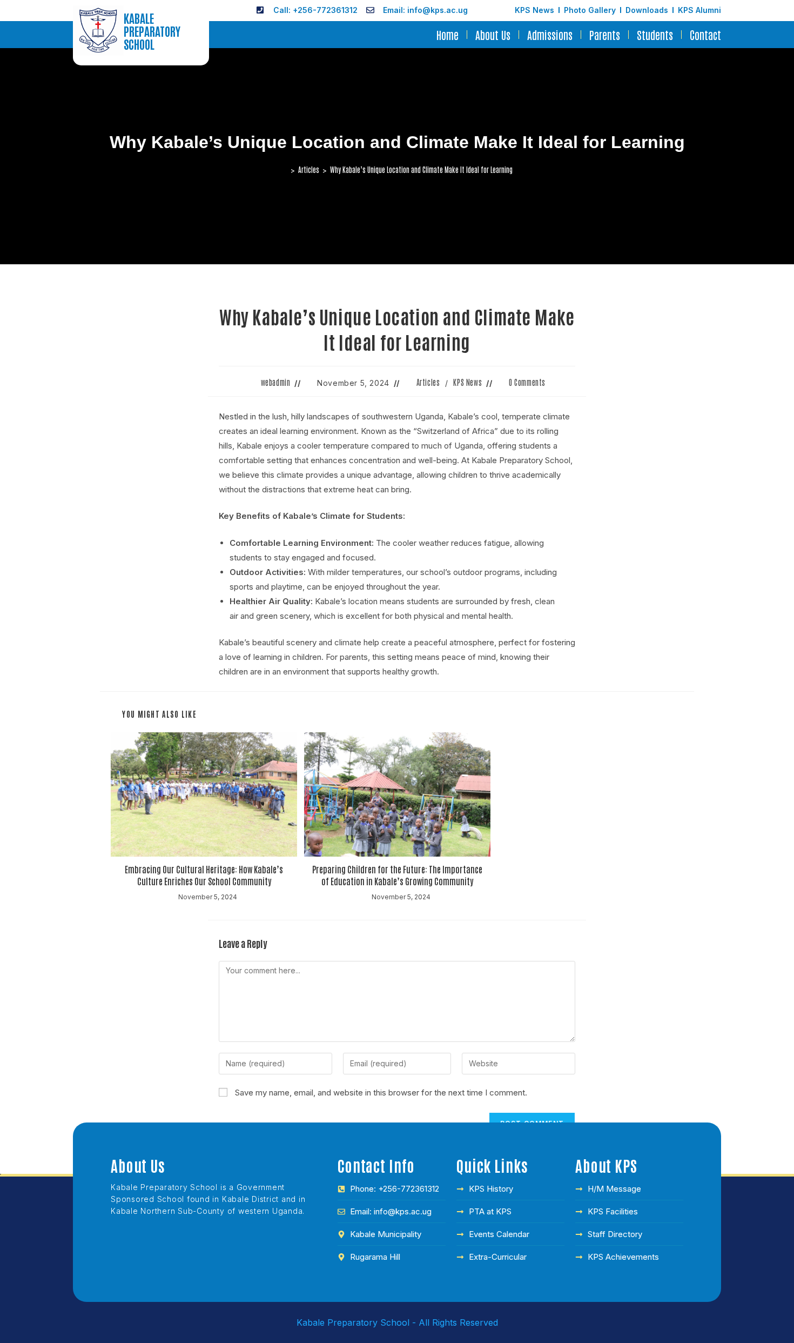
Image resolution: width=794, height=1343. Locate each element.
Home (447, 35)
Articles (428, 382)
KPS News (467, 382)
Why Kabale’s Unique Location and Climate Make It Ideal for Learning (421, 169)
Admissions (550, 35)
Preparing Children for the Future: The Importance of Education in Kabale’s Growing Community (397, 875)
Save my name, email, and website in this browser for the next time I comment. (381, 1092)
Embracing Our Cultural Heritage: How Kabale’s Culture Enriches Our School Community (204, 875)
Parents (604, 35)
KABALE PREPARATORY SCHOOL (152, 30)
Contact (705, 35)
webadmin (276, 382)
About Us (492, 35)
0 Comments (527, 382)
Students (655, 35)
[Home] (284, 169)
